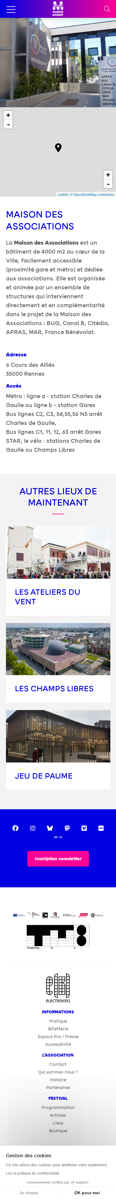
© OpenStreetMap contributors (92, 194)
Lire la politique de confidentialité (32, 1173)
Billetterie (58, 1029)
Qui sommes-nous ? (58, 1072)
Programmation (58, 1107)
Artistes (58, 1115)
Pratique (58, 1021)
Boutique (58, 1130)
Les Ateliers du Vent (47, 597)
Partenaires (58, 1087)
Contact (58, 1064)
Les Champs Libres (54, 689)
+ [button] (8, 115)
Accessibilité (58, 1044)
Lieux (58, 1123)
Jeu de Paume (44, 776)
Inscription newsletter (58, 859)
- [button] (8, 124)
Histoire (58, 1079)
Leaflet (63, 194)
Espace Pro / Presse (58, 1036)
